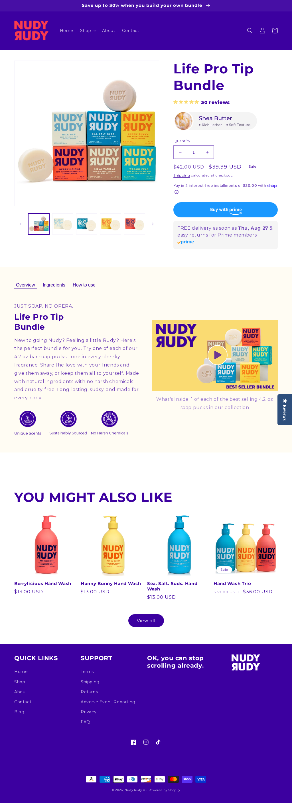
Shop (19, 681)
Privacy (88, 711)
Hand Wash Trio (232, 583)
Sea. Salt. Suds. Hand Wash (172, 586)
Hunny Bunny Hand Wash (111, 583)
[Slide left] (20, 224)
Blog (19, 711)
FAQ (85, 721)
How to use (84, 285)
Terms (87, 671)
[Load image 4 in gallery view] (110, 224)
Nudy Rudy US (136, 790)
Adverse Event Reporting (108, 701)
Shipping (181, 175)
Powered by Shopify (165, 790)
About (20, 691)
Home (21, 671)
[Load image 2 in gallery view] (62, 224)
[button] (88, 31)
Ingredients (54, 285)
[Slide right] (153, 224)
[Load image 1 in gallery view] (38, 224)
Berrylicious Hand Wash (42, 583)
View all (146, 620)
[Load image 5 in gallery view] (134, 224)
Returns (89, 691)
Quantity (181, 141)
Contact (22, 701)
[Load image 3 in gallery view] (86, 224)
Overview (25, 285)
